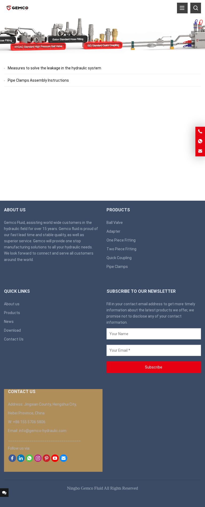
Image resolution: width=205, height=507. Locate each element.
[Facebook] (12, 460)
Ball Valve (115, 222)
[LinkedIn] (21, 460)
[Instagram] (38, 460)
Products (12, 313)
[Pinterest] (46, 460)
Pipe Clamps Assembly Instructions (38, 80)
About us (11, 304)
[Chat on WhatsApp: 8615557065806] (200, 141)
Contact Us (13, 339)
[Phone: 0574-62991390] (200, 131)
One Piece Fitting (121, 240)
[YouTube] (55, 460)
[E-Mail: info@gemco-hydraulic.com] (200, 151)
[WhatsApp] (29, 460)
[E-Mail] (63, 460)
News (9, 321)
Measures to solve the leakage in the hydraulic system (54, 68)
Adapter (113, 231)
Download (12, 330)
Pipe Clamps (117, 266)
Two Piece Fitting (121, 249)
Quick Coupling (119, 258)
